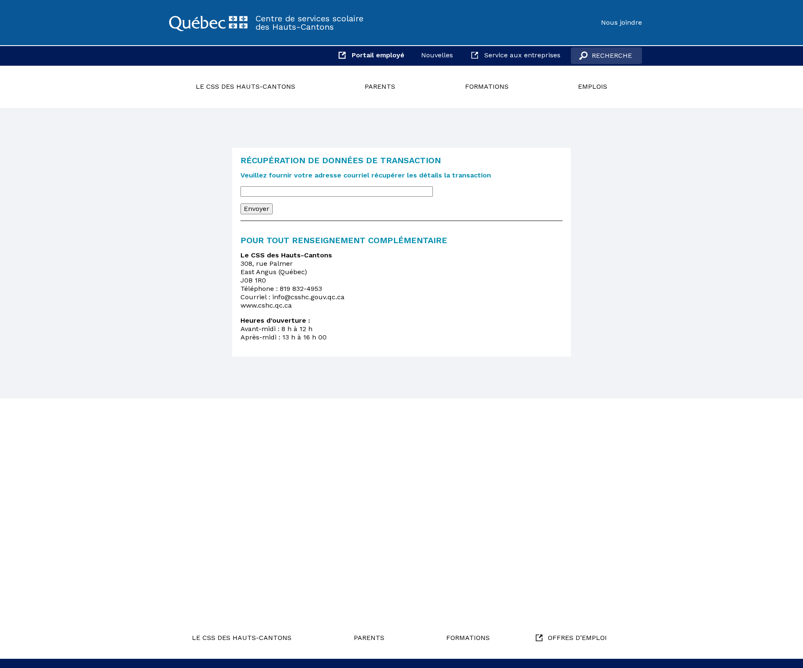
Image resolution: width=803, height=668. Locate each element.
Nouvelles (437, 55)
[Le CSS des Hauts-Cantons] (208, 22)
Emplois (592, 86)
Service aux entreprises (522, 55)
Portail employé (378, 55)
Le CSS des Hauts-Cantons (245, 86)
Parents (380, 86)
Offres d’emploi (577, 638)
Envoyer (256, 209)
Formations (487, 86)
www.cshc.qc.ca (266, 305)
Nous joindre (621, 22)
